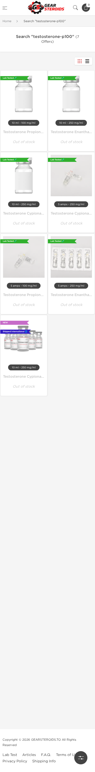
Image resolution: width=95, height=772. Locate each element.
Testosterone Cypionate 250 (28, 213)
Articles (29, 755)
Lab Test (10, 755)
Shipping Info (44, 761)
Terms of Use (67, 755)
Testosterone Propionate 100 (28, 132)
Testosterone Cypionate (71, 213)
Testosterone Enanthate (72, 295)
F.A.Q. (46, 755)
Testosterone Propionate (24, 295)
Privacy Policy (15, 761)
